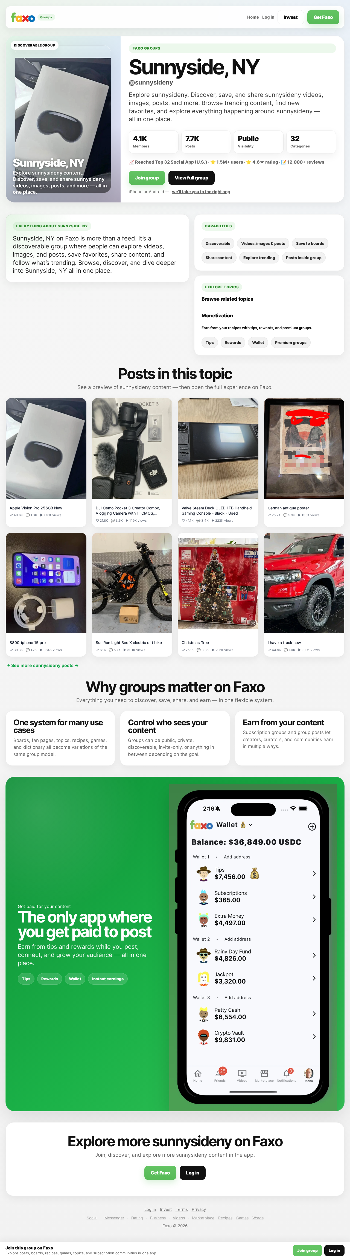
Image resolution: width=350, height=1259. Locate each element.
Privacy (199, 1209)
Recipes (225, 1218)
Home (253, 17)
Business (158, 1218)
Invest (291, 17)
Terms (182, 1209)
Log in (268, 17)
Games (242, 1218)
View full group (191, 178)
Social (92, 1218)
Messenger (114, 1218)
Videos (179, 1218)
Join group (147, 178)
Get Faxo (323, 17)
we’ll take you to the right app (201, 191)
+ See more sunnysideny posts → (43, 665)
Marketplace (203, 1218)
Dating (137, 1218)
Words (258, 1218)
